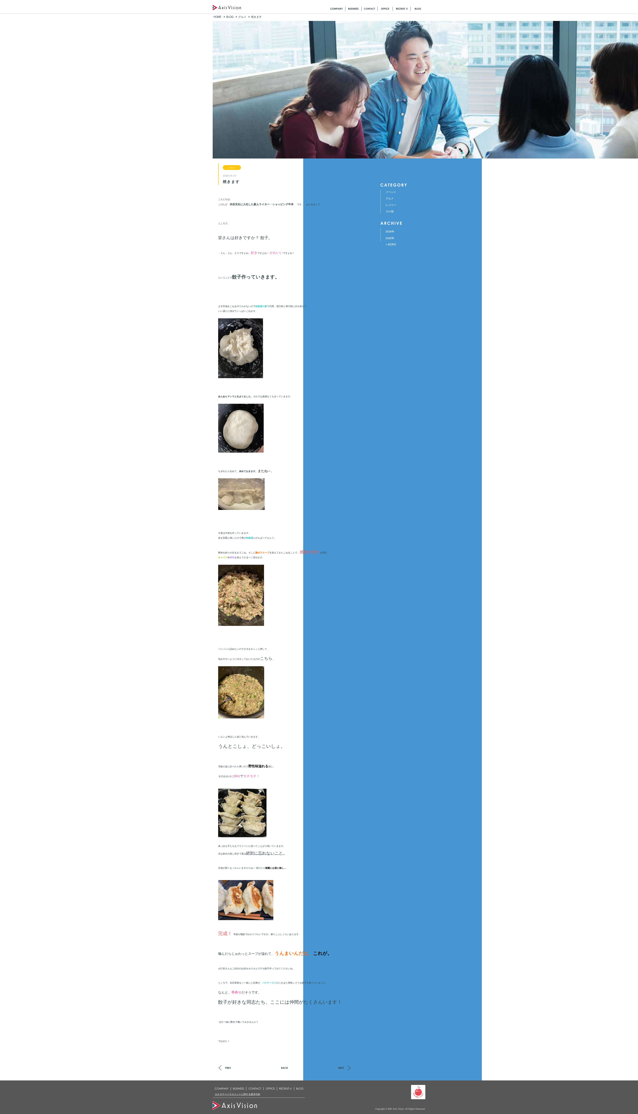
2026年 (390, 231)
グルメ (232, 167)
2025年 (390, 238)
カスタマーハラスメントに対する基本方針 (237, 1094)
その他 (390, 211)
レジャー (391, 205)
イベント (391, 192)
